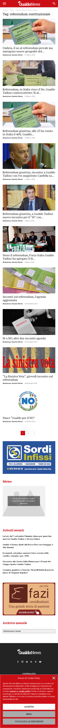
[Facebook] (18, 661)
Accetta (29, 706)
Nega (29, 714)
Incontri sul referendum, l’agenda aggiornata (24, 298)
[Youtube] (40, 661)
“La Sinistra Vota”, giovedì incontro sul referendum (28, 378)
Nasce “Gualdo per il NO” (19, 418)
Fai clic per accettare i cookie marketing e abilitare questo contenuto (24, 500)
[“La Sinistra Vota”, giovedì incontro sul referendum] (29, 360)
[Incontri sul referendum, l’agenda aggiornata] (29, 280)
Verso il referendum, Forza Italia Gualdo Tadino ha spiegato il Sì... (28, 256)
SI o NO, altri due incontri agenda (24, 338)
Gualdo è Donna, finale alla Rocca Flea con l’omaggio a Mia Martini (28, 546)
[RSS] (31, 661)
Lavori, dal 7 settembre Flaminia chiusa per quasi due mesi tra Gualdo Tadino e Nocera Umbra (27, 537)
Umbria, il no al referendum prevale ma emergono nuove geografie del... (28, 49)
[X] (35, 661)
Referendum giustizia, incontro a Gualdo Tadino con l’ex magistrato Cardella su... (29, 174)
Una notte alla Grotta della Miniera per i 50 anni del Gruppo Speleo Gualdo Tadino (27, 562)
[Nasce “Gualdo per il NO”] (29, 402)
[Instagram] (22, 661)
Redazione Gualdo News (13, 55)
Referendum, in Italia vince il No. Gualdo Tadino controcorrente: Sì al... (29, 91)
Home (5, 10)
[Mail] (26, 661)
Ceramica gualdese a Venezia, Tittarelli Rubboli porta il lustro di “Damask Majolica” (28, 571)
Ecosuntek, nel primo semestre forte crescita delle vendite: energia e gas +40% (26, 554)
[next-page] (34, 433)
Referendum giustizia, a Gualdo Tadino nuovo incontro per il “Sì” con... (28, 215)
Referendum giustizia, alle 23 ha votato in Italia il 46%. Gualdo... (28, 132)
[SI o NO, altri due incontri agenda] (29, 322)
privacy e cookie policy (20, 691)
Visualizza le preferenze (29, 721)
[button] (53, 678)
